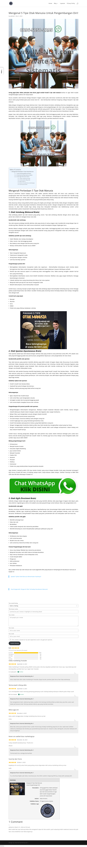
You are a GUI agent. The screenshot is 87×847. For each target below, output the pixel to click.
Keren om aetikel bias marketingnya (27, 183)
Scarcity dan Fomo (23, 184)
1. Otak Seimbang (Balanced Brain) (23, 173)
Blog (55, 3)
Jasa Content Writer (15, 451)
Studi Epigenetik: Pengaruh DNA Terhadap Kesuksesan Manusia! (29, 589)
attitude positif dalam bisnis (41, 111)
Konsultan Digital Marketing (18, 448)
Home (50, 3)
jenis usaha (71, 433)
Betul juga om (22, 181)
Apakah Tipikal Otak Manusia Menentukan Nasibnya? (26, 576)
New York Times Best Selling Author (27, 195)
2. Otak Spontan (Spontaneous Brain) (24, 175)
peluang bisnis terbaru (28, 423)
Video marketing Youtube (25, 178)
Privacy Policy (71, 3)
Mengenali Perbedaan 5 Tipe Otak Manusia (22, 171)
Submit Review (14, 643)
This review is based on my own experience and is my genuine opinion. (32, 640)
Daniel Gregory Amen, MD (29, 193)
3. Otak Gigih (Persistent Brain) (22, 176)
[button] (1, 71)
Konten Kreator (19, 446)
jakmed (12, 16)
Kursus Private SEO (17, 472)
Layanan (62, 3)
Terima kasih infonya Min (25, 180)
